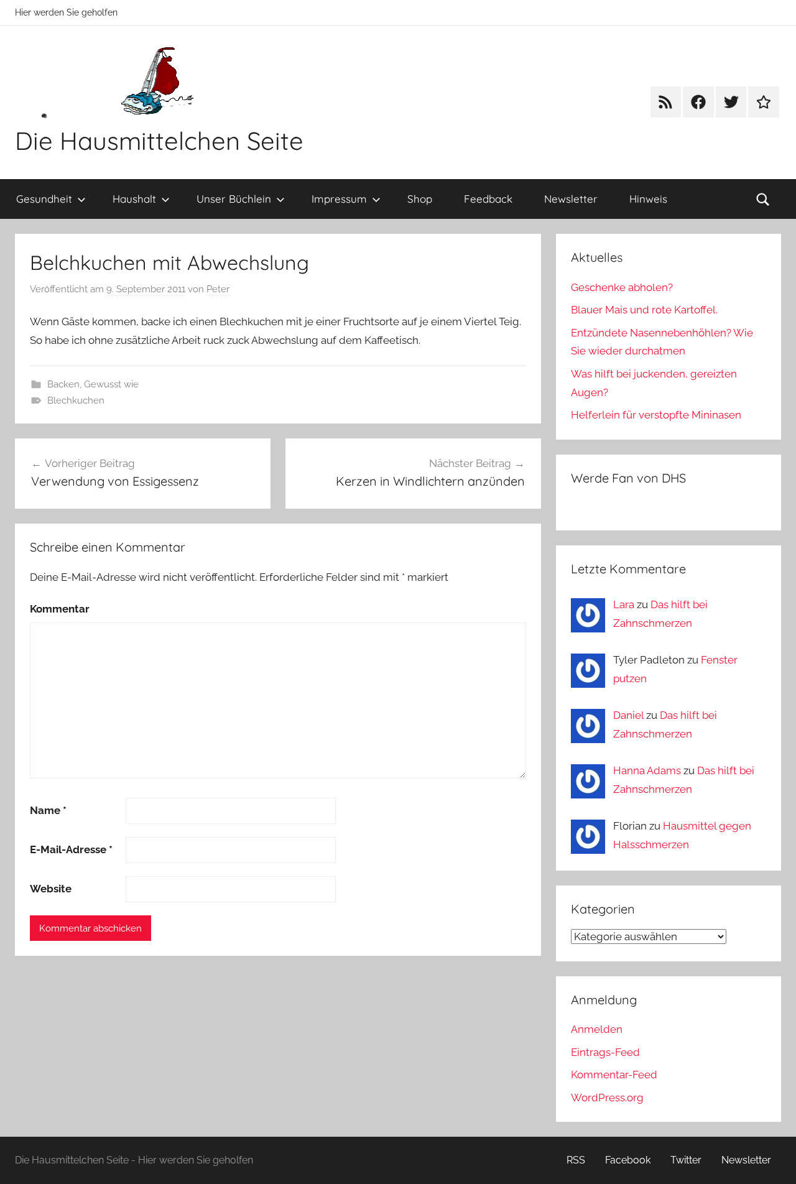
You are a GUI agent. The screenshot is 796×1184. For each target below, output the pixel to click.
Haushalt (134, 198)
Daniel (628, 715)
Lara (623, 604)
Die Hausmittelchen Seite (159, 140)
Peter (217, 289)
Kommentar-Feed (614, 1074)
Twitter (685, 1160)
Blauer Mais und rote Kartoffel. (644, 309)
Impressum (339, 198)
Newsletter (571, 198)
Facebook (627, 1160)
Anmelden (596, 1029)
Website (51, 888)
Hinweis (648, 198)
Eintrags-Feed (605, 1052)
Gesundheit (44, 198)
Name (48, 810)
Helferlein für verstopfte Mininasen (656, 415)
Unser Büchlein (234, 198)
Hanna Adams (647, 770)
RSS (576, 1160)
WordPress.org (607, 1097)
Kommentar (60, 609)
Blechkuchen (75, 400)
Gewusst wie (111, 384)
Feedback (488, 198)
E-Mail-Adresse (71, 849)
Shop (419, 198)
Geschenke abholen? (622, 287)
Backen (63, 384)
